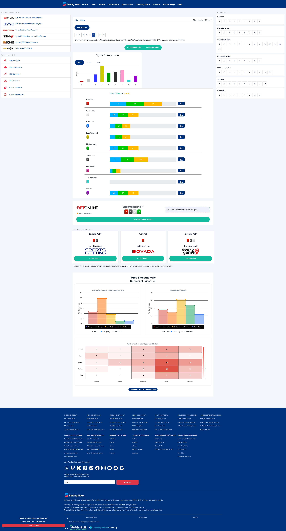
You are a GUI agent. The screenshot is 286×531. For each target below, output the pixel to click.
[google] (122, 468)
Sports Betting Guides (70, 456)
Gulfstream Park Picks (184, 456)
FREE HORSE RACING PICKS (187, 435)
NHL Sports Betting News (162, 422)
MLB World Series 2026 (139, 429)
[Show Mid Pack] (109, 327)
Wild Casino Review (93, 449)
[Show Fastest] (126, 327)
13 (280, 44)
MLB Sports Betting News (139, 422)
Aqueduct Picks (182, 442)
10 (265, 44)
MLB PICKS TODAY (139, 415)
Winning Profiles (152, 47)
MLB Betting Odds (137, 418)
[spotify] (91, 468)
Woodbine (221, 91)
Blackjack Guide (159, 442)
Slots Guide (158, 439)
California (113, 439)
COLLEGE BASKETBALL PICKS (210, 415)
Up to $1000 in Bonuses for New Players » (31, 36)
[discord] (116, 468)
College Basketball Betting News (210, 422)
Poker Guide (158, 446)
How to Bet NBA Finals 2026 (95, 429)
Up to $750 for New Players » (27, 30)
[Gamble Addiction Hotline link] (103, 527)
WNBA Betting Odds (116, 418)
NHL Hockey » (14, 81)
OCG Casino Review (93, 439)
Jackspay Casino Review (94, 442)
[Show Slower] (99, 327)
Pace (98, 62)
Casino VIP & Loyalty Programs (164, 449)
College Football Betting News (187, 422)
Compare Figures (134, 47)
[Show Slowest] (89, 327)
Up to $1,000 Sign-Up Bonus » (27, 42)
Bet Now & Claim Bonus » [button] (143, 219)
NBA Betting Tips (92, 426)
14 (219, 49)
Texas (111, 446)
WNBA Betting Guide (116, 426)
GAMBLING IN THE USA (118, 435)
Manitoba (135, 453)
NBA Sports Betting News (94, 422)
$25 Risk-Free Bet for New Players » (29, 24)
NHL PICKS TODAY (161, 415)
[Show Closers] (185, 327)
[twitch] (72, 468)
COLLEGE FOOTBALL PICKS (187, 415)
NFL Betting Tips (69, 426)
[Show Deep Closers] (197, 327)
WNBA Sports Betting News (118, 422)
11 (270, 44)
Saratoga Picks (182, 449)
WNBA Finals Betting (116, 429)
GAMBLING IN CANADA (140, 435)
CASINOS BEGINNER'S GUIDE (165, 435)
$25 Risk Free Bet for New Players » (29, 18)
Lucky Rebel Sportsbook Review (73, 439)
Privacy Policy (143, 517)
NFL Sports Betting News (71, 422)
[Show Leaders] (157, 327)
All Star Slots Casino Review (95, 446)
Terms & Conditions (91, 517)
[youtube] (109, 468)
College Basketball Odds (207, 418)
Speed (89, 62)
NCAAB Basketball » (16, 94)
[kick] (79, 468)
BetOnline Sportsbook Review (73, 442)
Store (179, 4)
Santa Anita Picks (183, 446)
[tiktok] (85, 468)
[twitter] (66, 468)
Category (106, 331)
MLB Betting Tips (137, 426)
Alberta (134, 446)
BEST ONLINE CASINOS (95, 435)
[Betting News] (71, 4)
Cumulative (118, 331)
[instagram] (103, 468)
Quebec (134, 442)
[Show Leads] (166, 327)
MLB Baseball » (14, 74)
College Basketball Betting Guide (210, 426)
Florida (112, 442)
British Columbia (137, 449)
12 (275, 44)
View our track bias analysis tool (143, 389)
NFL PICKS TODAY (70, 415)
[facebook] (97, 468)
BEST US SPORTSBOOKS (73, 435)
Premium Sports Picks (70, 453)
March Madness (205, 429)
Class (79, 62)
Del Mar (220, 17)
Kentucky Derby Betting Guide (187, 439)
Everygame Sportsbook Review (73, 449)
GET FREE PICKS (33, 526)
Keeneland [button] (81, 27)
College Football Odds (184, 418)
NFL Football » (14, 60)
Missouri (112, 453)
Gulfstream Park (223, 40)
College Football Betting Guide (187, 426)
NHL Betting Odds (160, 418)
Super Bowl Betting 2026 (71, 429)
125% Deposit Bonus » (24, 48)
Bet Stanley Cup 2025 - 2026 (163, 429)
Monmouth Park (223, 56)
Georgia (112, 449)
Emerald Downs (223, 28)
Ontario (134, 439)
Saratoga (220, 79)
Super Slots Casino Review (95, 453)
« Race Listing (80, 20)
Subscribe (127, 482)
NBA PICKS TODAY (93, 415)
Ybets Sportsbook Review (71, 446)
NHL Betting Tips (160, 426)
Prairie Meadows (224, 68)
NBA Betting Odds (92, 418)
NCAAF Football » (15, 88)
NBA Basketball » (15, 67)
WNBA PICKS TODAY (117, 415)
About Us (195, 517)
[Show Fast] (118, 327)
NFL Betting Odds (69, 418)
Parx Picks (181, 453)
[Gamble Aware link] (75, 527)
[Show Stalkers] (176, 327)
